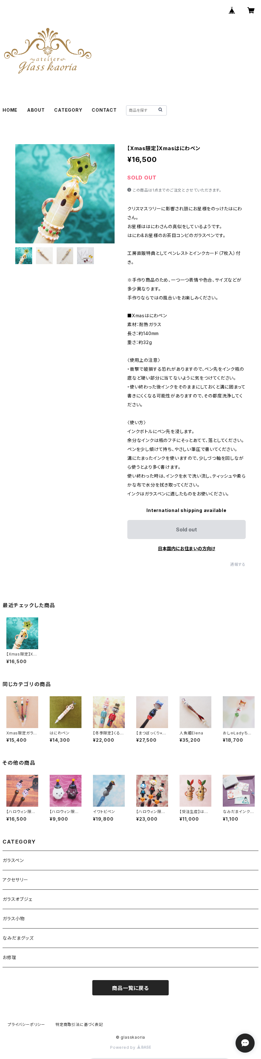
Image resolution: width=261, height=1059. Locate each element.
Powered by (123, 1047)
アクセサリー (15, 879)
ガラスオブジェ (17, 899)
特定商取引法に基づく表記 (79, 1024)
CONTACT (104, 110)
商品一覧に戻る (130, 988)
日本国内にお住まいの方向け (186, 548)
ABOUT (36, 110)
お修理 (9, 957)
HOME (10, 110)
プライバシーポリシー (26, 1024)
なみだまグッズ (18, 938)
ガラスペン (13, 860)
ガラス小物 (14, 918)
